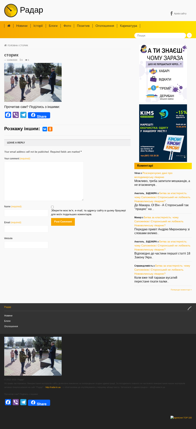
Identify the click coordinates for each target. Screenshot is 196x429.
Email (13, 222)
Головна (13, 45)
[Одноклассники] (50, 129)
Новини (22, 26)
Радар (30, 9)
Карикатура (128, 26)
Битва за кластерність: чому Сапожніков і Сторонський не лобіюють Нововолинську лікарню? (162, 197)
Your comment (17, 158)
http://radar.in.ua (53, 387)
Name (13, 206)
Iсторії (38, 26)
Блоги (53, 26)
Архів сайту (180, 13)
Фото (67, 26)
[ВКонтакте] (44, 129)
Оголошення (105, 26)
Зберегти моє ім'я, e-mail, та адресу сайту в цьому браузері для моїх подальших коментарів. (88, 212)
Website (8, 238)
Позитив (83, 26)
